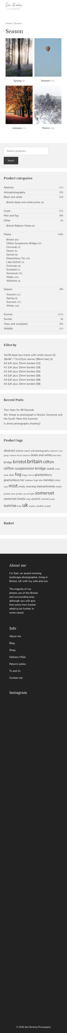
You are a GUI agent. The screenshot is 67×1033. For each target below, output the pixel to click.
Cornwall (11, 247)
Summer (11, 302)
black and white (41, 455)
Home (9, 23)
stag (28, 499)
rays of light (28, 493)
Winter (10, 305)
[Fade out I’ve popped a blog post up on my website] (33, 883)
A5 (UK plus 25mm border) (19, 384)
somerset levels (14, 499)
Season (8, 289)
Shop (12, 650)
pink (13, 493)
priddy (19, 493)
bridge (8, 462)
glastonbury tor (14, 480)
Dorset (10, 254)
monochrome (46, 486)
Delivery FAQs (17, 657)
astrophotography (40, 450)
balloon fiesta (16, 455)
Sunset (8, 319)
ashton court (23, 451)
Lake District (13, 262)
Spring (10, 298)
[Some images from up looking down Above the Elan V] (33, 752)
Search (11, 160)
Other (7, 220)
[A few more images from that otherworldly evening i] (33, 722)
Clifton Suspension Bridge (21, 243)
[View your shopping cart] (51, 6)
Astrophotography (14, 192)
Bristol (10, 239)
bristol (19, 462)
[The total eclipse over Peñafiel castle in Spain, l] (33, 957)
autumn (54, 450)
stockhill (35, 499)
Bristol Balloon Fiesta (18, 225)
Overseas (11, 266)
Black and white (13, 197)
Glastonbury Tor (15, 258)
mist (13, 485)
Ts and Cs (15, 671)
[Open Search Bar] (42, 6)
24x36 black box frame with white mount (28, 355)
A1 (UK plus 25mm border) (19, 367)
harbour (29, 480)
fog (18, 474)
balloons (26, 455)
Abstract (9, 187)
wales (32, 506)
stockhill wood (48, 499)
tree (19, 506)
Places (7, 234)
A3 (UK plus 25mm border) (19, 375)
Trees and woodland (15, 324)
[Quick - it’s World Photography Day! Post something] (33, 836)
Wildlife (8, 328)
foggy (25, 475)
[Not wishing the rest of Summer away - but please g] (33, 803)
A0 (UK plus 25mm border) (19, 363)
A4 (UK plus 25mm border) (19, 379)
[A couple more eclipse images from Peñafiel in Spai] (33, 920)
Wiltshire (11, 281)
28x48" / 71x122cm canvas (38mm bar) (26, 359)
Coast (7, 211)
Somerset (11, 273)
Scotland (11, 269)
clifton (48, 462)
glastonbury (43, 475)
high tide (38, 480)
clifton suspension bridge (25, 468)
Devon (10, 251)
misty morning (27, 486)
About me (15, 636)
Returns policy (17, 664)
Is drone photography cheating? (22, 423)
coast (50, 468)
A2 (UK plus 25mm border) (19, 371)
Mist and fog (11, 215)
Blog (12, 643)
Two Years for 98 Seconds (19, 410)
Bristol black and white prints (23, 202)
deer (11, 475)
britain (34, 461)
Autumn (11, 294)
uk (25, 505)
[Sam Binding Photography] (15, 6)
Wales (10, 277)
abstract (9, 450)
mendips (48, 480)
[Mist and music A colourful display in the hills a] (33, 775)
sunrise (10, 505)
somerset (44, 493)
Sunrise (8, 314)
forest (31, 475)
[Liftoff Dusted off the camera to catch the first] (33, 997)
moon (59, 486)
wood (47, 506)
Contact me (16, 678)
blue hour (56, 455)
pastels (7, 493)
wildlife (40, 506)
